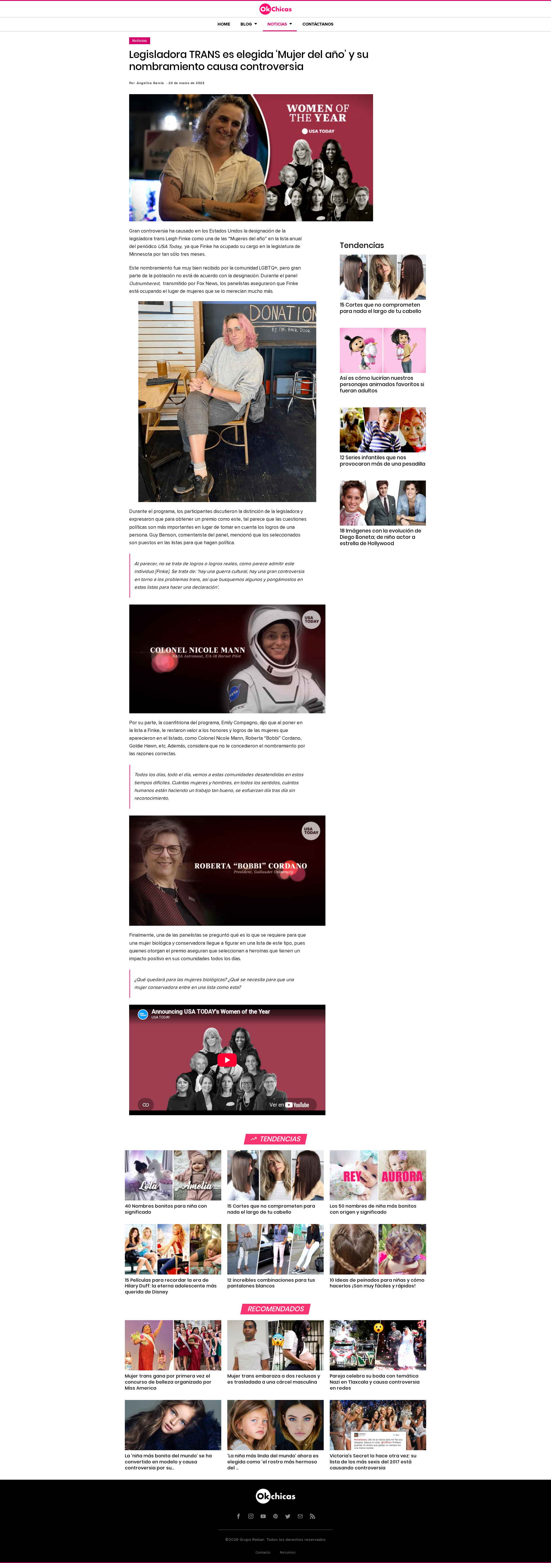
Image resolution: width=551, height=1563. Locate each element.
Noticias (139, 40)
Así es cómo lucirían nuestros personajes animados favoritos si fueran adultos (382, 384)
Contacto (262, 1552)
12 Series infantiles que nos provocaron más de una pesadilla (382, 460)
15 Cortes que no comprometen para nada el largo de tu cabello (380, 308)
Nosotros (288, 1552)
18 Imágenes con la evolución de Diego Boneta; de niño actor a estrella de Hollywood (380, 537)
